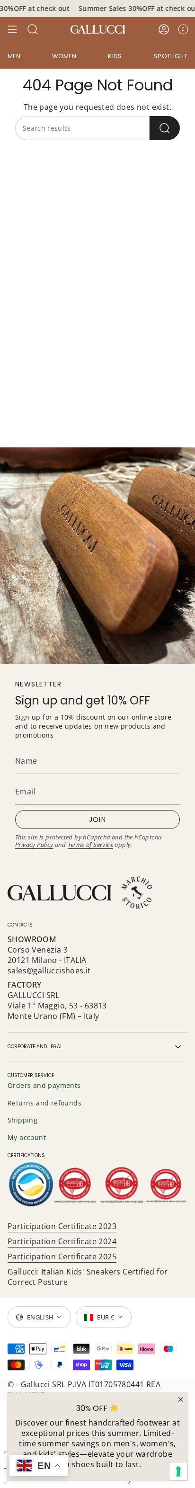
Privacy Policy (34, 844)
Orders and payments (44, 1085)
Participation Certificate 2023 (62, 1226)
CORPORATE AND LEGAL (35, 1046)
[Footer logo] (81, 892)
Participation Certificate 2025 (62, 1256)
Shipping (22, 1119)
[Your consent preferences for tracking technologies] (178, 1471)
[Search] (165, 128)
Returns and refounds (44, 1102)
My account (27, 1137)
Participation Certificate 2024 (62, 1241)
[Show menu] (12, 29)
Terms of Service (90, 844)
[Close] (181, 1399)
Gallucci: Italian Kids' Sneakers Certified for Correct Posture (88, 1276)
